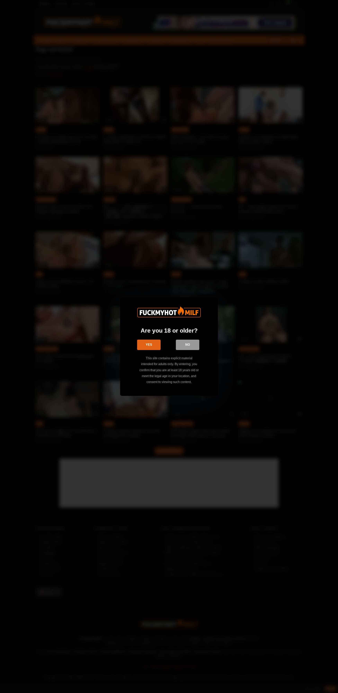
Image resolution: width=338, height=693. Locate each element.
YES (149, 344)
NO (187, 344)
